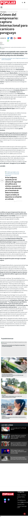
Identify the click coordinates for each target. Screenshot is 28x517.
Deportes (23, 500)
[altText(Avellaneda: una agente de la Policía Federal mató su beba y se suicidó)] (14, 399)
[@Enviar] (1, 43)
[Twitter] (8, 38)
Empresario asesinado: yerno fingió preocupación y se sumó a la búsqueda (14, 59)
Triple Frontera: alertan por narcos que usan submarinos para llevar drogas (12, 397)
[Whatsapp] (8, 41)
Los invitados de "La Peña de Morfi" (18, 428)
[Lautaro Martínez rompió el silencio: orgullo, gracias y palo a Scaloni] (5, 436)
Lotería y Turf (19, 507)
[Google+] (15, 38)
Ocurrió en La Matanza (7, 374)
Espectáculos (20, 502)
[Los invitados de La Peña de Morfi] (5, 429)
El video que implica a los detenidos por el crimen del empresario (12, 173)
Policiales (19, 500)
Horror (4, 416)
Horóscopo (24, 506)
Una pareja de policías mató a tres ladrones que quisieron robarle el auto (12, 376)
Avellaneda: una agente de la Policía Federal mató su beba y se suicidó (14, 418)
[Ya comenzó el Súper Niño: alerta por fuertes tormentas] (5, 458)
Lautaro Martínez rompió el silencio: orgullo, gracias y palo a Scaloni (18, 437)
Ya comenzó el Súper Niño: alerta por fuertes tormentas (18, 458)
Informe (4, 395)
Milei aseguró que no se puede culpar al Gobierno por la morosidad (19, 452)
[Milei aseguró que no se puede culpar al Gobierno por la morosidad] (5, 451)
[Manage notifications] (24, 514)
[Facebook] (12, 38)
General (19, 504)
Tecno (22, 504)
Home (18, 495)
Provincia (23, 495)
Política (23, 497)
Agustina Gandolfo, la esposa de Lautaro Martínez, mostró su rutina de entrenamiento (19, 444)
